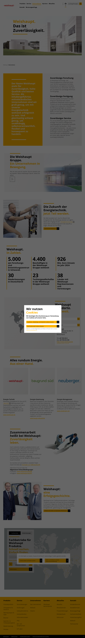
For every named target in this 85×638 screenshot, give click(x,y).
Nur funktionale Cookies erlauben (35, 326)
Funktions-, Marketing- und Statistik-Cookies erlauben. (40, 322)
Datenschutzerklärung (31, 330)
